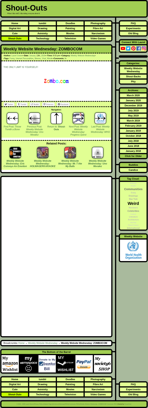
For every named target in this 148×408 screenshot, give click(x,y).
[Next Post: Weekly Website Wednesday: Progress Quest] (78, 118)
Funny (12, 58)
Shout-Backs (133, 76)
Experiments (133, 28)
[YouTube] (123, 48)
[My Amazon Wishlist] (10, 363)
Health (133, 186)
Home (14, 23)
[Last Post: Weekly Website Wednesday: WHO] (100, 118)
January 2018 (133, 151)
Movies (70, 33)
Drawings (133, 196)
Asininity (42, 33)
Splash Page (48, 404)
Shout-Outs (26, 7)
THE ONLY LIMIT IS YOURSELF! (20, 67)
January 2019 (133, 130)
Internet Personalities (25, 58)
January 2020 (133, 100)
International (133, 228)
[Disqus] (56, 218)
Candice (133, 169)
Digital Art (15, 28)
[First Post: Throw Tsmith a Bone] (12, 118)
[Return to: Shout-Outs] (56, 118)
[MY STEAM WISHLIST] (66, 363)
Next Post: (78, 130)
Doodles (70, 23)
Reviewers (133, 208)
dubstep (133, 183)
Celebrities (133, 211)
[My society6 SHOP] (102, 363)
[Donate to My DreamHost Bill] (47, 363)
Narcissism (98, 33)
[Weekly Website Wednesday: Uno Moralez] (97, 157)
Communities (133, 189)
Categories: (133, 63)
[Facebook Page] (138, 48)
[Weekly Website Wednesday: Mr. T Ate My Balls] (70, 157)
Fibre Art (98, 28)
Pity (133, 81)
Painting (70, 28)
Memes (38, 58)
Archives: (133, 90)
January (32, 55)
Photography (98, 23)
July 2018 (133, 140)
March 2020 (133, 95)
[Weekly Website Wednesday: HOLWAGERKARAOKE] (42, 157)
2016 (43, 55)
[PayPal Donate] (84, 363)
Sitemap (61, 404)
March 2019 (133, 120)
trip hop (133, 222)
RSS (66, 404)
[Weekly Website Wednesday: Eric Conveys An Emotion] (15, 157)
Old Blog (133, 33)
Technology (42, 38)
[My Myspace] (29, 363)
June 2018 (133, 145)
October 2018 (133, 135)
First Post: (12, 128)
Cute (14, 33)
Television (70, 38)
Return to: (56, 128)
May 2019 (133, 115)
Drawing (42, 28)
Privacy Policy (38, 404)
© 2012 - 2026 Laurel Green (25, 404)
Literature (133, 217)
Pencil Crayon (133, 225)
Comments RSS (74, 404)
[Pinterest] (133, 48)
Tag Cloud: (133, 178)
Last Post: (100, 129)
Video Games (98, 38)
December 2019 (133, 105)
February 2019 (133, 125)
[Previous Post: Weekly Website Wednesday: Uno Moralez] (34, 118)
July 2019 (133, 110)
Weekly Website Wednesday (83, 55)
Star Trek (133, 199)
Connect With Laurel (133, 42)
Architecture (133, 220)
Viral (44, 58)
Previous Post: (34, 130)
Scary (133, 193)
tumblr (42, 23)
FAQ (133, 23)
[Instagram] (144, 48)
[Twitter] (128, 48)
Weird (49, 58)
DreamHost (127, 404)
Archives (55, 404)
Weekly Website (133, 236)
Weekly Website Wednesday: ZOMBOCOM (42, 49)
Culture (133, 214)
